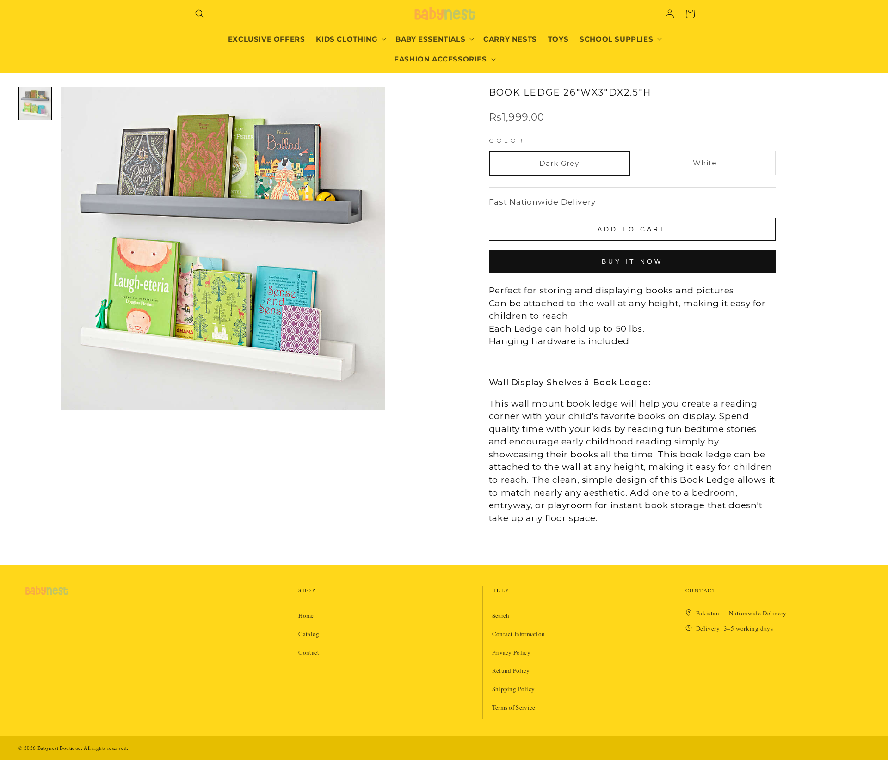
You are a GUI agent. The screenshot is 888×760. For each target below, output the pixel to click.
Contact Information (518, 634)
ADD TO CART (632, 229)
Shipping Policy (513, 689)
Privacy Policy (511, 652)
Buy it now (632, 261)
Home (306, 615)
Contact (308, 652)
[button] (200, 14)
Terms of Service (514, 707)
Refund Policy (511, 670)
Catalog (308, 634)
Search (501, 615)
